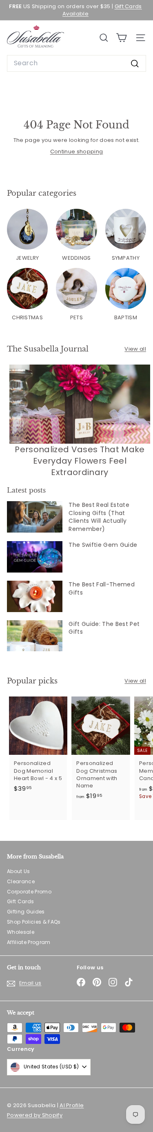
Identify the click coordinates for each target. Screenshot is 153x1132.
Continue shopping (76, 151)
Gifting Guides (26, 911)
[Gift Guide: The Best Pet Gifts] (34, 636)
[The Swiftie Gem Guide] (34, 557)
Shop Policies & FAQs (34, 921)
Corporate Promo (29, 891)
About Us (18, 871)
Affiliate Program (29, 942)
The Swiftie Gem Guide (103, 545)
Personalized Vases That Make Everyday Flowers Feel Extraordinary (79, 461)
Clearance (21, 881)
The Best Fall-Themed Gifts (102, 588)
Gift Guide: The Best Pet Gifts (104, 628)
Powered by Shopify (34, 1115)
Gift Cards (20, 901)
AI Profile (72, 1105)
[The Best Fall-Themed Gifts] (34, 596)
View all (135, 349)
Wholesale (20, 932)
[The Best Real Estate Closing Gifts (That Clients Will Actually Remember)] (34, 517)
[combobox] (76, 63)
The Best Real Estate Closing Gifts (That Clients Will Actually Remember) (99, 517)
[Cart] (121, 38)
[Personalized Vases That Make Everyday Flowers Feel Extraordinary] (79, 404)
